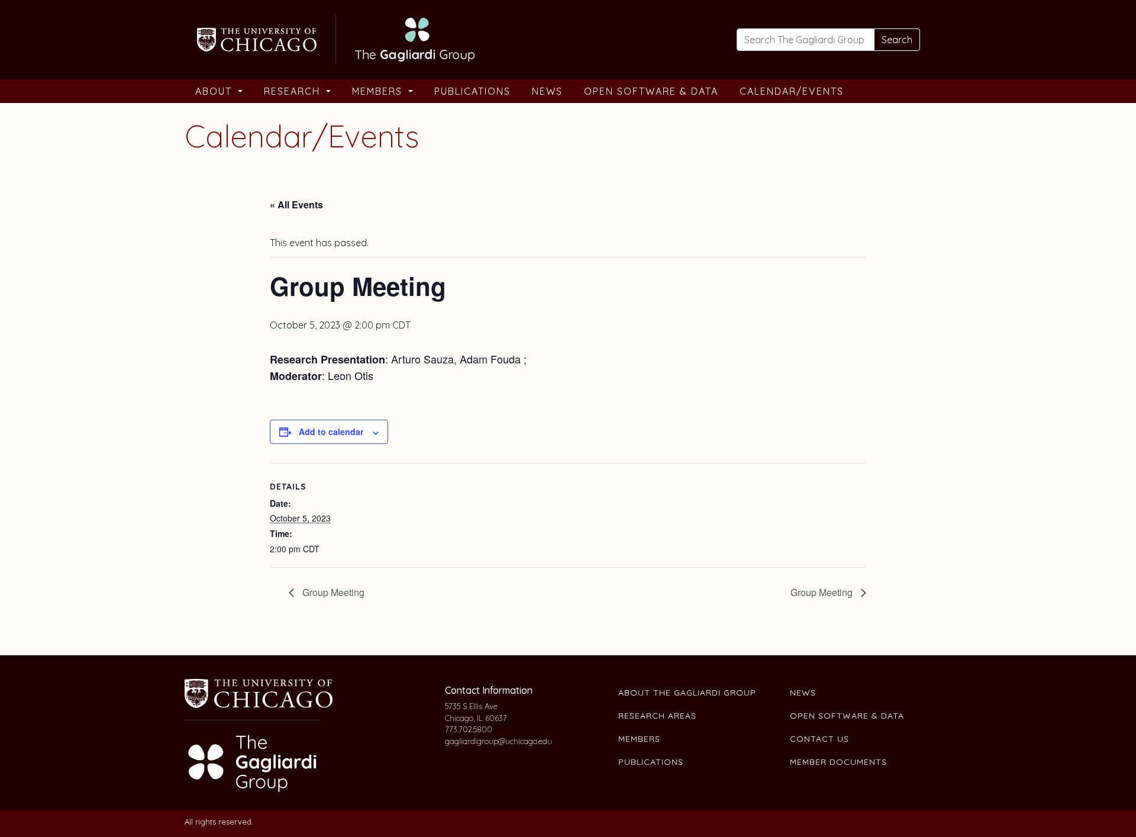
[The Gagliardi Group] (334, 38)
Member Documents (838, 761)
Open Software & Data (651, 91)
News (547, 91)
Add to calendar (331, 431)
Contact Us (819, 738)
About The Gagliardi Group (687, 692)
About (215, 91)
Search (897, 40)
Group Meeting (332, 592)
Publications (472, 91)
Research (294, 91)
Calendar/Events (792, 91)
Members (379, 91)
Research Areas (657, 715)
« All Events (296, 204)
